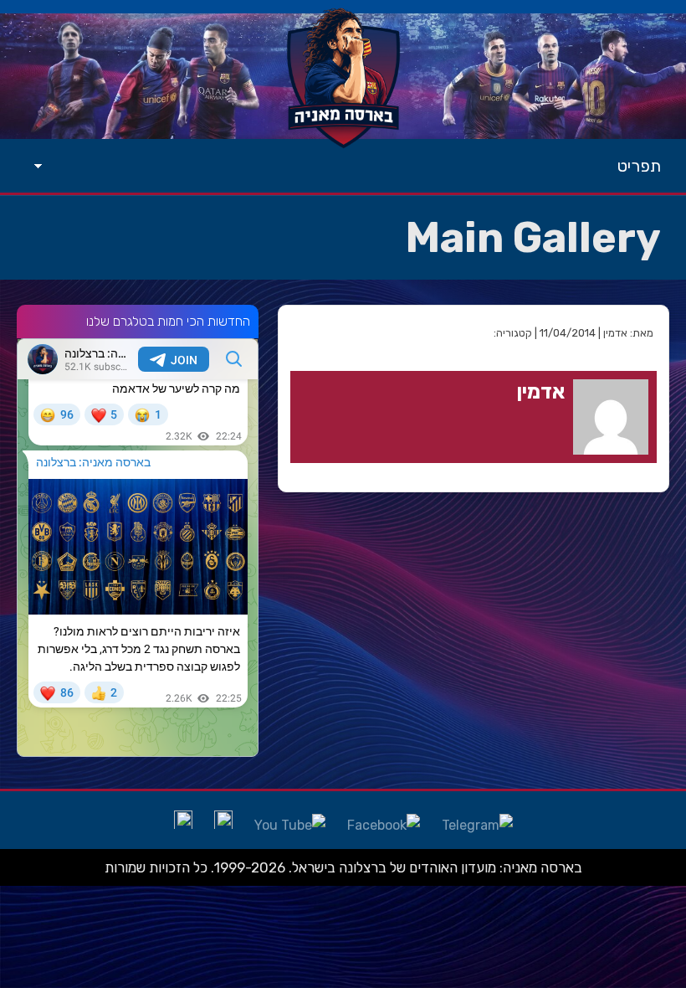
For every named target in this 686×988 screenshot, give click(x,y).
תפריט (639, 166)
